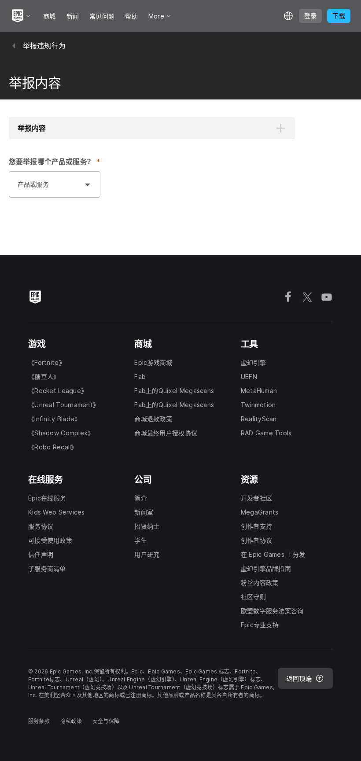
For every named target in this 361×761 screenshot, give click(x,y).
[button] (152, 128)
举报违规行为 (44, 45)
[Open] (87, 184)
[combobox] (46, 188)
